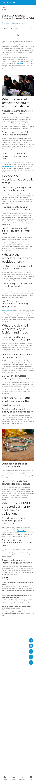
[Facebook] (11, 2)
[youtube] (8, 2)
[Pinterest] (14, 2)
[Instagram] (4, 2)
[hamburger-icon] (32, 7)
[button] (31, 29)
